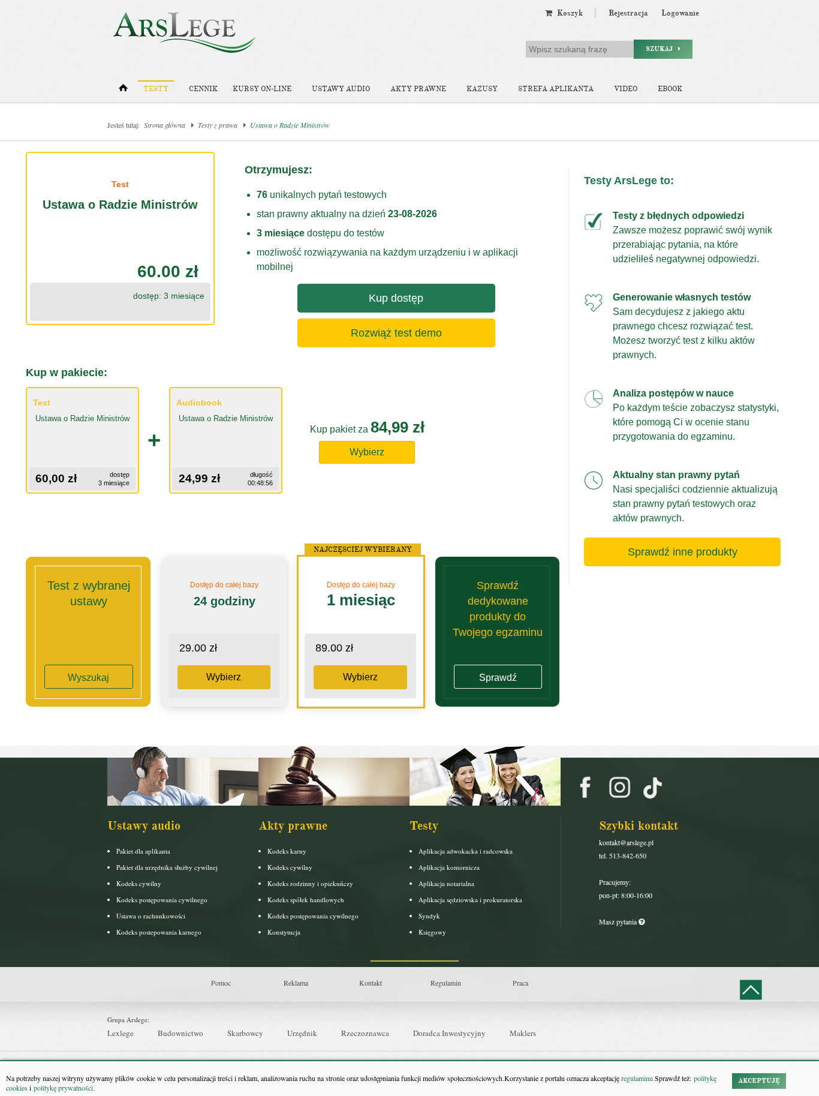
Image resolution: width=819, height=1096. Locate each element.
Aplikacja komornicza (449, 867)
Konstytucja (283, 931)
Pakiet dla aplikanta (143, 850)
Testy (155, 89)
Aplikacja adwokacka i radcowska (465, 850)
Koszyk (567, 13)
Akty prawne (418, 89)
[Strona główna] (123, 91)
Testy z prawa (217, 125)
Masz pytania (619, 921)
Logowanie (680, 13)
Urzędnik (302, 1033)
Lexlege (120, 1033)
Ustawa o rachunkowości (150, 915)
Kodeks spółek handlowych (305, 899)
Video (625, 89)
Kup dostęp (396, 298)
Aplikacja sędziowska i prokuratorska (470, 899)
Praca (520, 982)
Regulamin (445, 982)
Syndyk (429, 915)
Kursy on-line (262, 89)
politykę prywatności (63, 1087)
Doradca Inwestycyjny (449, 1033)
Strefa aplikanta (556, 89)
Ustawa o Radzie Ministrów (290, 125)
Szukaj (662, 49)
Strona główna (164, 125)
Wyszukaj (88, 677)
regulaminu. (637, 1078)
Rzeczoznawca (365, 1033)
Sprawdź (498, 677)
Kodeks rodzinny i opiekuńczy (310, 883)
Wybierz (367, 452)
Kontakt (370, 982)
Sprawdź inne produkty (682, 552)
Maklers (523, 1033)
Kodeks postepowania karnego (158, 931)
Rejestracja (628, 13)
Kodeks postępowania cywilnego (161, 899)
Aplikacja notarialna (446, 883)
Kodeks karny (286, 850)
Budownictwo (180, 1033)
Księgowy (432, 931)
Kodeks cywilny (138, 883)
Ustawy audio (341, 89)
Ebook (670, 89)
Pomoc (221, 982)
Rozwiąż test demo (396, 333)
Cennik (203, 89)
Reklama (296, 982)
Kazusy (482, 89)
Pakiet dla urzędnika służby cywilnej (167, 867)
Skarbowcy (245, 1033)
